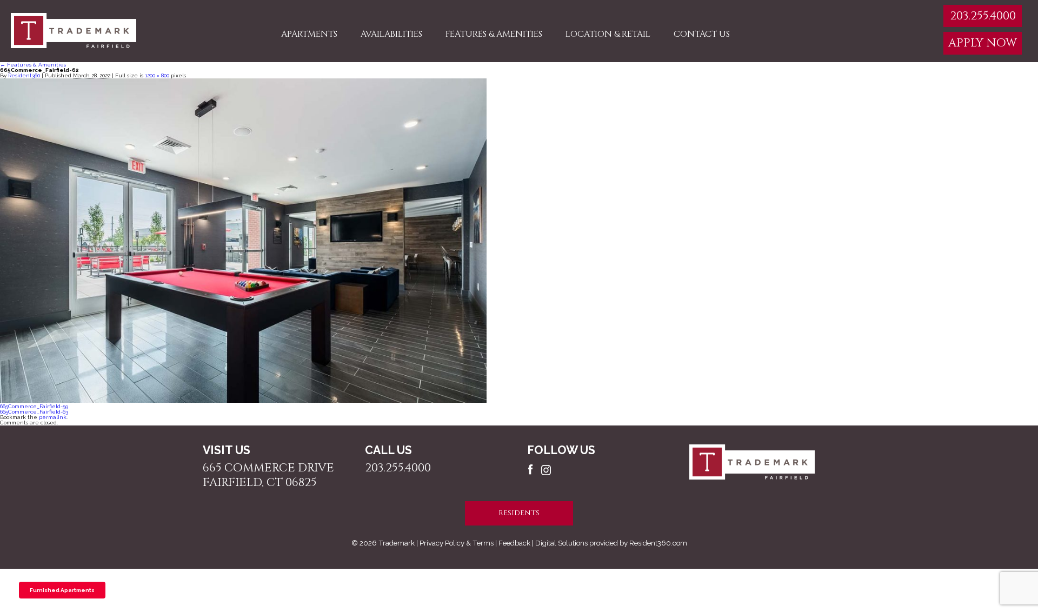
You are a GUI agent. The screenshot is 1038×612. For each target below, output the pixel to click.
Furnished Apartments (62, 590)
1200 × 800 (157, 75)
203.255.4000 (983, 16)
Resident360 (24, 75)
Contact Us (702, 34)
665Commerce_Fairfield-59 (34, 406)
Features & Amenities (493, 34)
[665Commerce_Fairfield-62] (243, 401)
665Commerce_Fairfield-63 (34, 412)
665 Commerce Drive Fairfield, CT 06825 (268, 475)
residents (519, 513)
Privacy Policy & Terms (456, 542)
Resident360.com (658, 542)
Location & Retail (607, 34)
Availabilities (391, 34)
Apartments (309, 34)
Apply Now (982, 43)
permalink (52, 417)
